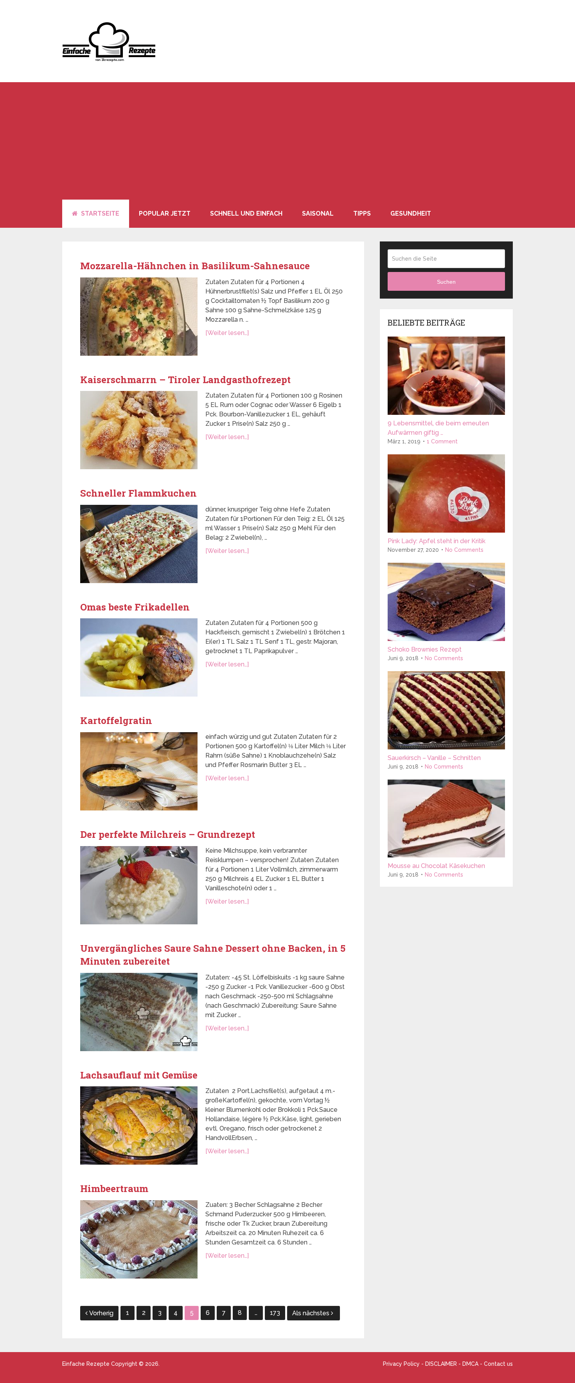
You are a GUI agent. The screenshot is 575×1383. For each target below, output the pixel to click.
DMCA (470, 1364)
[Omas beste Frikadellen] (139, 657)
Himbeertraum (114, 1188)
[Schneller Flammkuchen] (139, 544)
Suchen (446, 282)
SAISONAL (318, 213)
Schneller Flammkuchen (138, 493)
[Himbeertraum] (139, 1239)
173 (275, 1312)
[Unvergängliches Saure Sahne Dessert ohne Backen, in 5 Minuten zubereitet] (139, 1012)
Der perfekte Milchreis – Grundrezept (167, 834)
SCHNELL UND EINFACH (246, 213)
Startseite (99, 213)
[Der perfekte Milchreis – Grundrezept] (139, 885)
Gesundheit (410, 213)
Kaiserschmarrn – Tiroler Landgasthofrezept (185, 379)
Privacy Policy (401, 1364)
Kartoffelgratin (116, 720)
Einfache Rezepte (86, 1364)
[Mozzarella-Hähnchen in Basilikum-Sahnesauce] (139, 316)
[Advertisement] (287, 141)
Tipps (362, 213)
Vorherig (101, 1313)
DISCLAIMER (441, 1364)
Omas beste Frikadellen (135, 607)
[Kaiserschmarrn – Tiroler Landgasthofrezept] (139, 430)
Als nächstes (311, 1313)
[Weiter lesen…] (227, 333)
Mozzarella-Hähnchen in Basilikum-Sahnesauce (195, 265)
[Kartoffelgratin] (139, 771)
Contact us (498, 1364)
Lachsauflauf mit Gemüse (139, 1075)
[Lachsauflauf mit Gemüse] (139, 1125)
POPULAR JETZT (164, 213)
